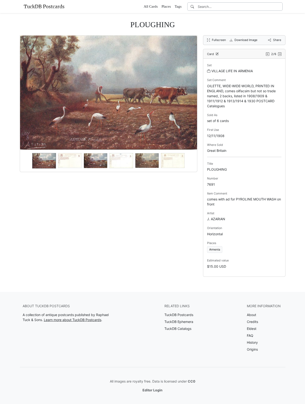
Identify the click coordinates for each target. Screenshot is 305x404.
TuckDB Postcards (178, 315)
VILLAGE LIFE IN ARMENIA (232, 71)
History (252, 342)
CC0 (191, 381)
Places (166, 6)
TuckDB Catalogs (177, 329)
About (251, 315)
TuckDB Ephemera (178, 322)
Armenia (214, 249)
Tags (178, 6)
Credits (252, 322)
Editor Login (152, 390)
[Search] (192, 6)
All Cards (151, 6)
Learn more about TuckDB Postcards (72, 320)
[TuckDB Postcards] (44, 6)
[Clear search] (279, 6)
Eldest (251, 329)
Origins (252, 349)
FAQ (250, 335)
